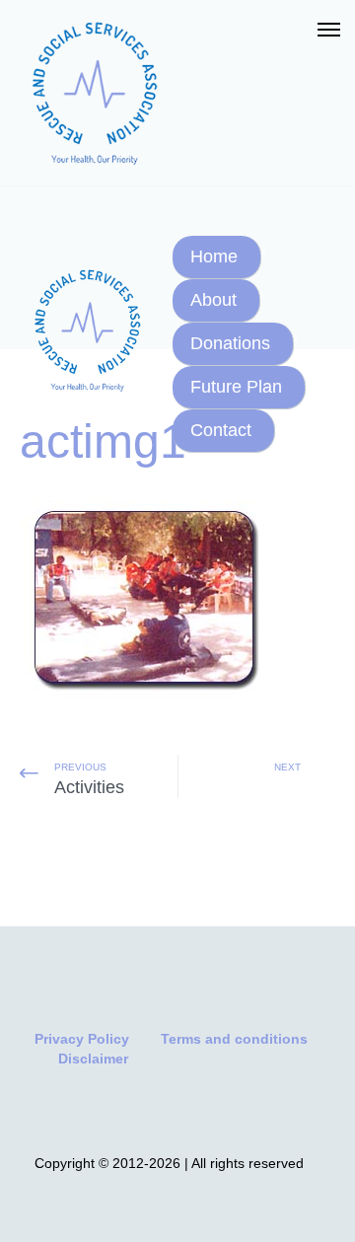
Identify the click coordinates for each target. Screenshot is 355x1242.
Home (214, 256)
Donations (230, 343)
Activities (89, 787)
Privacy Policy (82, 1039)
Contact (220, 430)
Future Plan (236, 387)
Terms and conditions (234, 1039)
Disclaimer (93, 1058)
